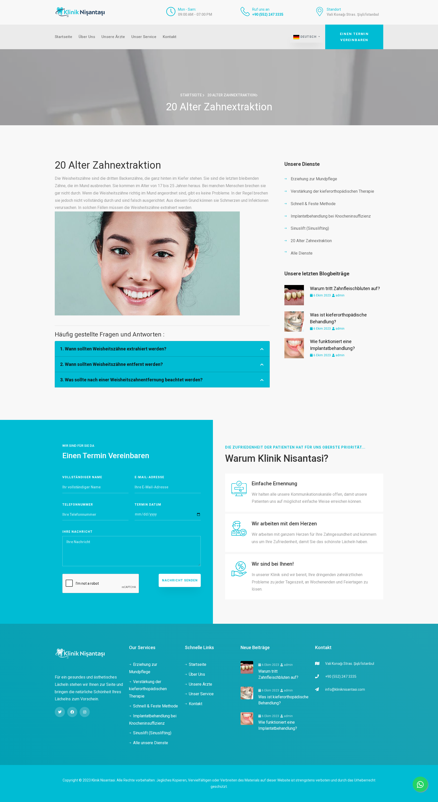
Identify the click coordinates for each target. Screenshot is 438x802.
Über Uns (87, 36)
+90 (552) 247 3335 (267, 14)
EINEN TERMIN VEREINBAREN (354, 37)
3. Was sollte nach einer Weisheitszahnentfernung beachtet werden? (131, 379)
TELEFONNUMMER (77, 504)
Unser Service (143, 36)
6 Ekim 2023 (322, 295)
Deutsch (308, 37)
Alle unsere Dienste (150, 742)
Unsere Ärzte (113, 36)
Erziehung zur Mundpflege (314, 178)
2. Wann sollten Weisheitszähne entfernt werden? (111, 364)
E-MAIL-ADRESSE (149, 477)
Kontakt (169, 36)
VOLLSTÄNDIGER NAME (82, 477)
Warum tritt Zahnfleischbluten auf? (345, 288)
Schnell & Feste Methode (313, 203)
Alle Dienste (302, 253)
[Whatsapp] (420, 784)
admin (339, 295)
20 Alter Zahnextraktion (311, 240)
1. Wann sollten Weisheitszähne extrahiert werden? (113, 348)
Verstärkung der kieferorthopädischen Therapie (332, 191)
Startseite (63, 36)
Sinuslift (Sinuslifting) (310, 228)
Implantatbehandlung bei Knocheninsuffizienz (331, 216)
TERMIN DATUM (148, 504)
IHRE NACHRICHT (77, 531)
